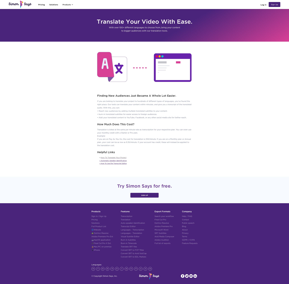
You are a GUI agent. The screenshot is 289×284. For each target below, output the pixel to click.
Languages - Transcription (132, 230)
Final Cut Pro (160, 220)
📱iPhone (95, 250)
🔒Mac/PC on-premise (101, 247)
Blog (184, 226)
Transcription (126, 216)
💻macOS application (101, 240)
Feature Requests (190, 243)
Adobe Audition (162, 240)
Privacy (185, 233)
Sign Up (274, 4)
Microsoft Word (161, 230)
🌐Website (96, 230)
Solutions (95, 223)
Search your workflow (164, 216)
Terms (184, 237)
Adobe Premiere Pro (164, 226)
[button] (67, 4)
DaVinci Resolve (101, 233)
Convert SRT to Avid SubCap (134, 253)
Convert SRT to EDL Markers (133, 257)
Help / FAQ (187, 216)
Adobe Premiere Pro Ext (102, 237)
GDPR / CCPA (188, 240)
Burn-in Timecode (129, 243)
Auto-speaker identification (133, 223)
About (185, 230)
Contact (185, 220)
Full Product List (98, 226)
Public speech (188, 223)
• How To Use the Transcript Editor (113, 163)
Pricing (94, 220)
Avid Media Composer (164, 237)
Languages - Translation (131, 233)
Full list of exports (162, 243)
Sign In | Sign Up (98, 216)
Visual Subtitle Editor (130, 237)
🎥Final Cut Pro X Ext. (101, 243)
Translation (125, 220)
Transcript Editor (128, 226)
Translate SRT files (129, 247)
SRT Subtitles (160, 233)
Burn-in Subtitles (128, 240)
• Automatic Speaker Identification (113, 161)
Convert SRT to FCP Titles (132, 250)
